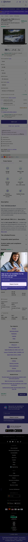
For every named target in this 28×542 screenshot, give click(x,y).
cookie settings (11, 269)
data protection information (8, 271)
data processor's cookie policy (9, 272)
